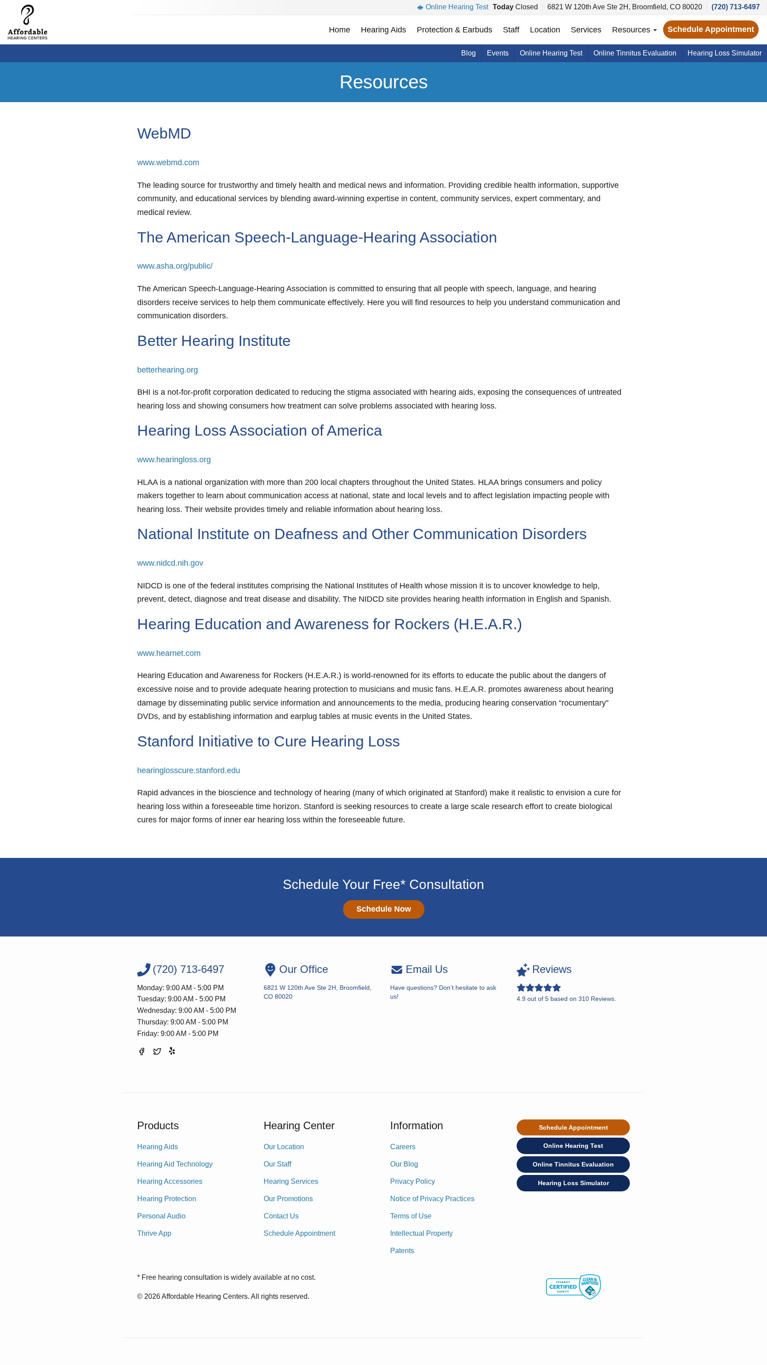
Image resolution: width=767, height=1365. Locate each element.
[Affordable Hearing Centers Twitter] (157, 1053)
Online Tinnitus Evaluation (634, 53)
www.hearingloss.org (174, 459)
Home (339, 29)
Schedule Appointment (711, 29)
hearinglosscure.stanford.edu (188, 770)
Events (498, 53)
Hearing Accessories (169, 1181)
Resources (632, 29)
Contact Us (281, 1216)
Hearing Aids (383, 29)
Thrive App (154, 1233)
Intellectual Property (421, 1233)
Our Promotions (288, 1198)
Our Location (284, 1147)
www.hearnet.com (169, 653)
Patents (402, 1250)
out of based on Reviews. (566, 982)
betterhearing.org (167, 369)
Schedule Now (383, 909)
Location (545, 29)
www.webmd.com (168, 162)
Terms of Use (410, 1216)
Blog (468, 53)
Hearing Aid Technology (175, 1164)
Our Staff (277, 1164)
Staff (511, 29)
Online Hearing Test (457, 7)
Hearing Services (291, 1181)
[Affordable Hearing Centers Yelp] (172, 1053)
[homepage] (27, 22)
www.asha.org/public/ (175, 266)
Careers (402, 1147)
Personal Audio (161, 1216)
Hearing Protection (166, 1198)
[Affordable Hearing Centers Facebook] (141, 1053)
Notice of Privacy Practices (432, 1198)
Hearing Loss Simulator (725, 53)
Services (586, 29)
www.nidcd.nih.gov (170, 563)
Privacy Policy (412, 1181)
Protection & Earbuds (454, 29)
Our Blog (404, 1164)
